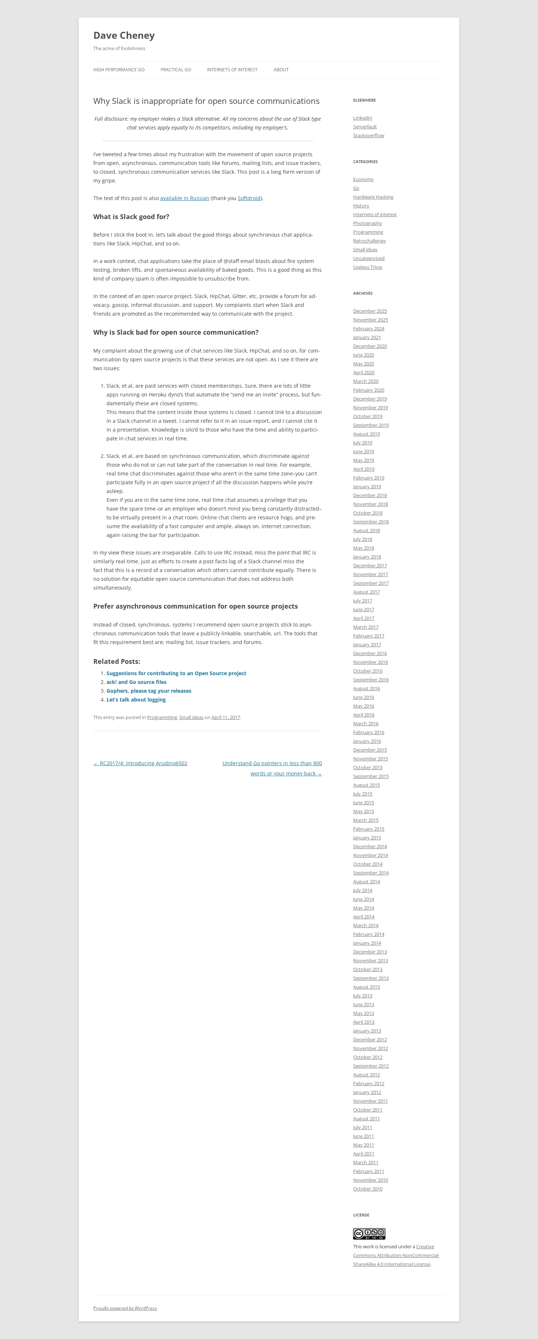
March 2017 (365, 627)
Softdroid (249, 198)
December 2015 (370, 749)
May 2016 (363, 706)
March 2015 (365, 820)
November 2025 (370, 319)
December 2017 (370, 565)
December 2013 (370, 951)
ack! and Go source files (137, 681)
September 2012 (371, 1065)
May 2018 (363, 548)
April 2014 (363, 916)
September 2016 (371, 679)
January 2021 (367, 337)
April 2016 (363, 714)
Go (356, 188)
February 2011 (368, 1171)
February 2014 (368, 934)
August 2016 (366, 688)
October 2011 (367, 1109)
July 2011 (362, 1127)
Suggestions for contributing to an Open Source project (176, 673)
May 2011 (363, 1144)
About (281, 70)
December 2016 (370, 653)
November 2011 (370, 1101)
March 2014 (365, 925)
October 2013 (367, 969)
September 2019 (371, 425)
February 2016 (368, 732)
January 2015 (367, 837)
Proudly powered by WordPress (125, 1308)
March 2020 (365, 381)
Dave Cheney (124, 35)
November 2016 (370, 662)
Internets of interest (375, 214)
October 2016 (367, 670)
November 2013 (370, 960)
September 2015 (371, 776)
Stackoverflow (368, 135)
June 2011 (363, 1136)
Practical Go (176, 70)
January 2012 (367, 1092)
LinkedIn (362, 117)
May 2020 (363, 363)
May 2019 (363, 460)
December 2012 (370, 1039)
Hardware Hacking (373, 196)
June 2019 (363, 451)
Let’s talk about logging (136, 699)
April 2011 (363, 1153)
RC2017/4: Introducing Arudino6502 (140, 763)
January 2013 (367, 1030)
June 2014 (363, 899)
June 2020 (363, 354)
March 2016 (365, 723)
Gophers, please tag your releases (149, 690)
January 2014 (367, 943)
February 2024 (368, 328)
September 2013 (371, 978)
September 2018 (371, 521)
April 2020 (363, 372)
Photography (367, 223)
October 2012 (367, 1057)
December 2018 (370, 495)
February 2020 (368, 390)
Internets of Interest (232, 70)
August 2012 (366, 1074)
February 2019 (368, 477)
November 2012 (370, 1048)
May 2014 (363, 907)
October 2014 (367, 864)
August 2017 (366, 591)
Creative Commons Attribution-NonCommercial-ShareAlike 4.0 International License (396, 1255)
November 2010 (370, 1180)
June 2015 (363, 802)
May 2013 (363, 1013)
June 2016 (363, 697)
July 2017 (362, 600)
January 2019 (367, 486)
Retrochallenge (369, 240)
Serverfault (365, 126)
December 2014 (370, 846)
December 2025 (370, 311)
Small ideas (191, 717)
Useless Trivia (367, 267)
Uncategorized (369, 258)
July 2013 (362, 995)
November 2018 (370, 504)
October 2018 (367, 512)
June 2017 (363, 609)
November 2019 (370, 407)
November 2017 (370, 574)
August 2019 (366, 433)
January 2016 (367, 741)
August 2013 (366, 986)
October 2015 (367, 767)
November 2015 (370, 758)
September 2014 (371, 872)
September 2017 (371, 583)
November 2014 (370, 855)
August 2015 (366, 785)
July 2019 (362, 442)
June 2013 (363, 1004)
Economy (363, 179)
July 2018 (362, 539)
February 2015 (368, 828)
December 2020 (370, 346)
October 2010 (367, 1188)
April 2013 (363, 1022)
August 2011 (366, 1118)
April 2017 (363, 618)
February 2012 (368, 1083)
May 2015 (363, 811)
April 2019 (363, 469)
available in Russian (184, 198)
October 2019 (367, 416)
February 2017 (368, 635)
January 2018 (367, 556)
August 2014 (366, 881)
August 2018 (366, 530)
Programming (162, 717)
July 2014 (362, 890)
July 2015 (362, 793)
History (361, 205)
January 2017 (367, 644)
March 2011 (365, 1162)
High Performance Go (119, 70)
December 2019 (370, 398)
